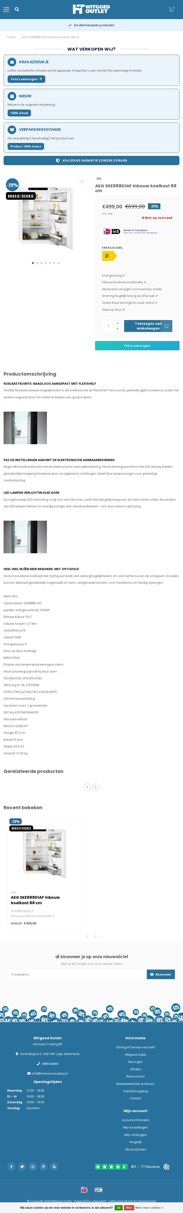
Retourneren (135, 1076)
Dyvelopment (147, 1201)
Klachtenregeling (135, 1091)
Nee (129, 1207)
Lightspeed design (120, 1201)
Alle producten (135, 1149)
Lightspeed (98, 1201)
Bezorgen (135, 1062)
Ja (118, 1207)
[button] (33, 263)
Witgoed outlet (135, 1054)
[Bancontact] (99, 1189)
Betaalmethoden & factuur (135, 1084)
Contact (135, 1098)
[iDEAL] (84, 1189)
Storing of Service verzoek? (135, 1047)
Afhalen (135, 1069)
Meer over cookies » (149, 1207)
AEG (99, 178)
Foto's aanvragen (24, 79)
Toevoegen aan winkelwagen (148, 326)
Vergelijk (135, 1142)
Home (11, 37)
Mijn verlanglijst (135, 1135)
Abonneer (163, 974)
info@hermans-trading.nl (50, 1073)
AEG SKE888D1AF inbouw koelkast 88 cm (35, 900)
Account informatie (135, 1120)
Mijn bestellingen (135, 1127)
